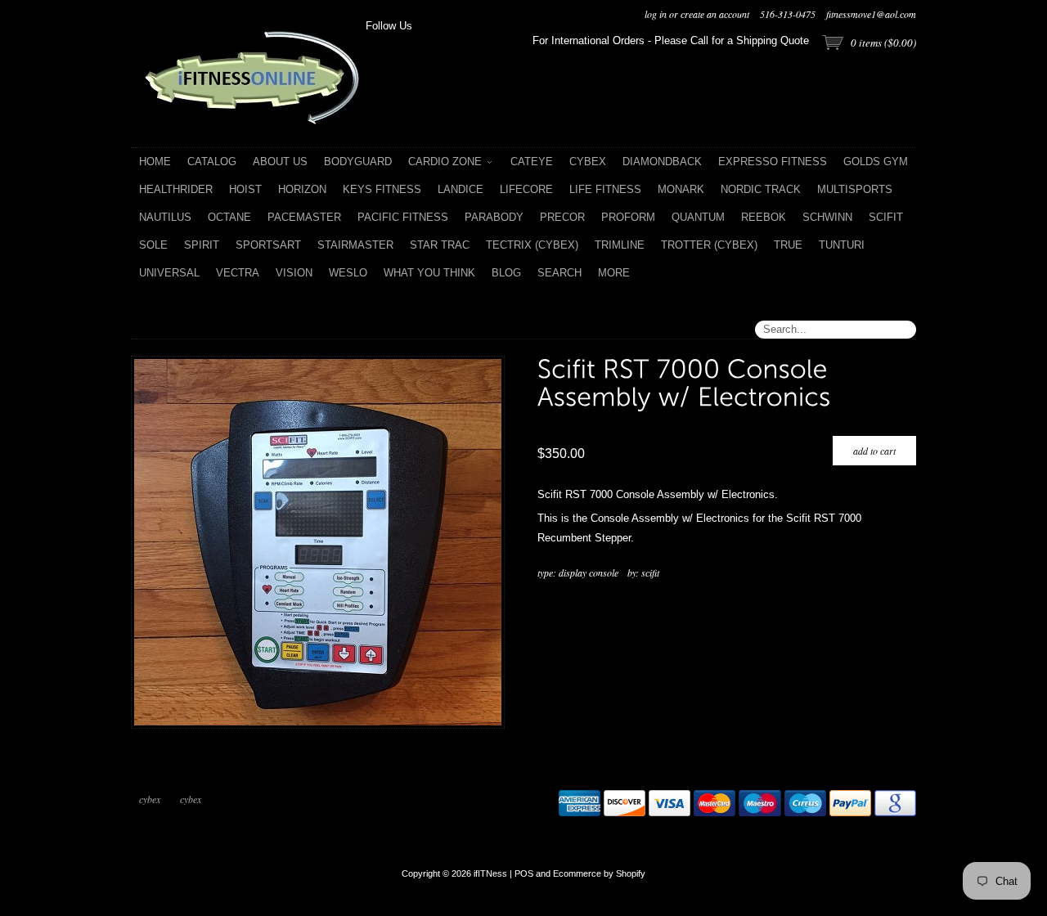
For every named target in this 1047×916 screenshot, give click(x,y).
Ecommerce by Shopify (599, 873)
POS (524, 873)
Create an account (715, 13)
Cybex (149, 799)
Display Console (588, 572)
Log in (656, 13)
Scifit (650, 572)
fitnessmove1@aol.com (871, 13)
